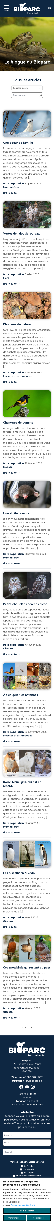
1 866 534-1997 (34, 1077)
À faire (27, 1097)
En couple (29, 1172)
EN (49, 8)
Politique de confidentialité (23, 1205)
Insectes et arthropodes (17, 376)
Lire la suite (10, 193)
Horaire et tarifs (27, 1094)
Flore (6, 278)
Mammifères (11, 187)
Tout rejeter (38, 1218)
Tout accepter (27, 1210)
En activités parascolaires (28, 1175)
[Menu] (6, 7)
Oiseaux (8, 648)
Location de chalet (27, 1101)
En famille (28, 1166)
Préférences (13, 1218)
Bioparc (7, 467)
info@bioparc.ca (32, 1080)
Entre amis (29, 1169)
